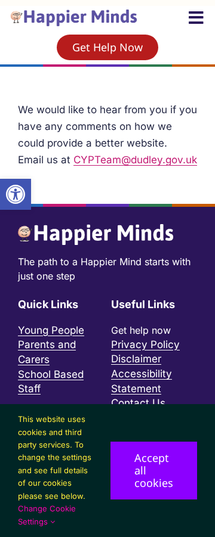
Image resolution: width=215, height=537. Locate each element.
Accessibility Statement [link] (141, 381)
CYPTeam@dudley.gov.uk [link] (135, 160)
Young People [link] (51, 330)
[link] (15, 194)
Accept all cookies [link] (153, 470)
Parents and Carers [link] (47, 352)
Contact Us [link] (138, 403)
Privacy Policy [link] (145, 344)
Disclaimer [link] (136, 359)
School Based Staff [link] (51, 381)
